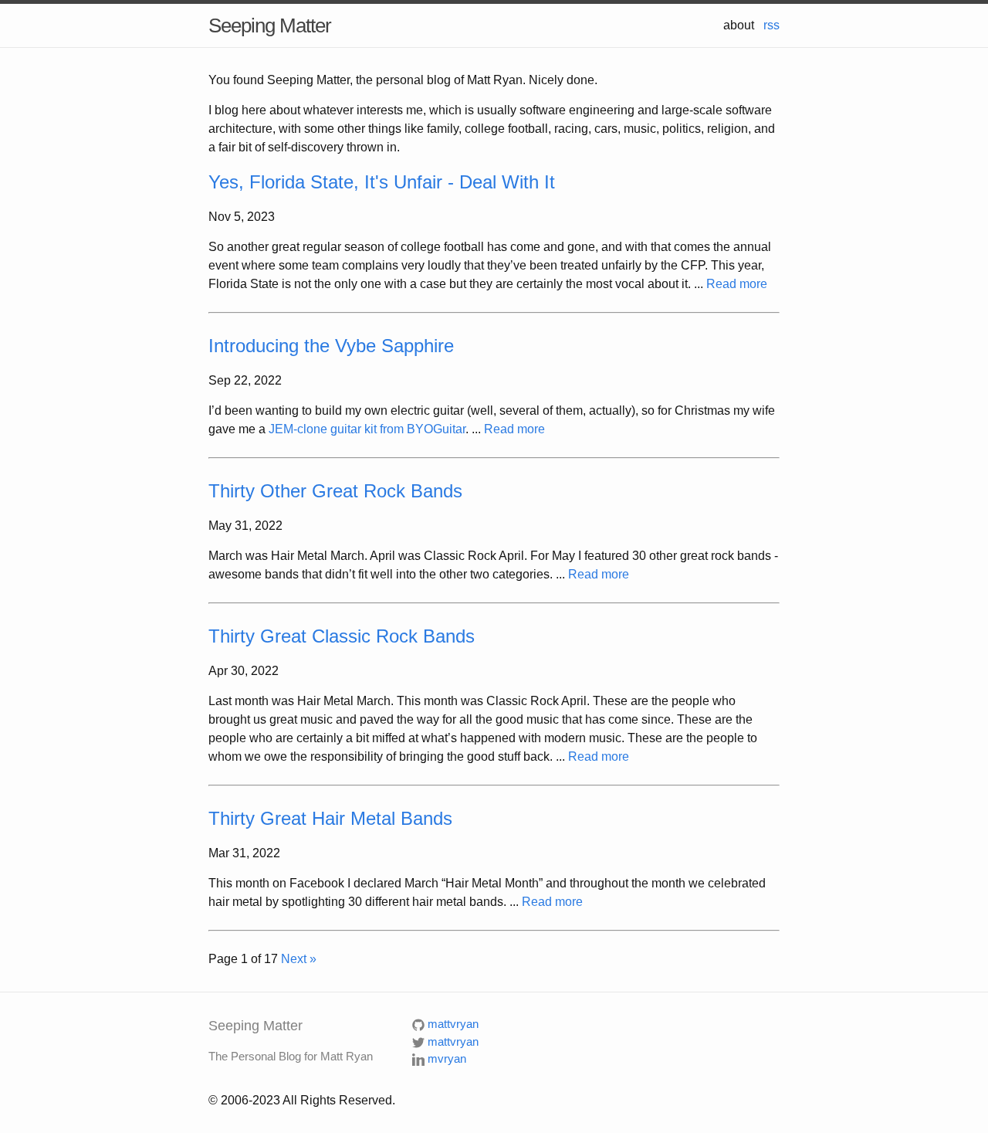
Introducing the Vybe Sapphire (331, 345)
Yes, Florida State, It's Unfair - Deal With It (381, 181)
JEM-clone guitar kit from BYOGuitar (367, 429)
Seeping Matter (269, 25)
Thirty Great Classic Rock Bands (341, 636)
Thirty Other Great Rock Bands (335, 490)
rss (771, 25)
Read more (736, 283)
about (738, 25)
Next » (298, 958)
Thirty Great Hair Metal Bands (330, 818)
